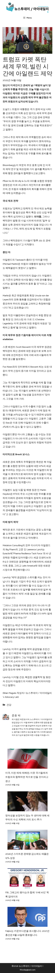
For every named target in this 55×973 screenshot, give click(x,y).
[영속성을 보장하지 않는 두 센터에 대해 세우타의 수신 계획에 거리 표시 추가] (27, 809)
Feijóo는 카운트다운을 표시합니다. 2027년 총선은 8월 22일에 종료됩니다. (27, 933)
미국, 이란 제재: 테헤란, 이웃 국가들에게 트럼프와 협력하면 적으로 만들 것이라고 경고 (26, 777)
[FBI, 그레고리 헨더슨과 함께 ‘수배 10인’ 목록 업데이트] (27, 886)
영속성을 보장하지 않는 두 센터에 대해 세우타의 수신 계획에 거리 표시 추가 (27, 818)
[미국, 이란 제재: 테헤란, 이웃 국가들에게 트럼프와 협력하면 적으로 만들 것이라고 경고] (27, 767)
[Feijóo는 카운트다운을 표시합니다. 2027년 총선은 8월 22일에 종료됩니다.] (27, 925)
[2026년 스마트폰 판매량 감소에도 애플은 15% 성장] (27, 848)
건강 (9, 705)
